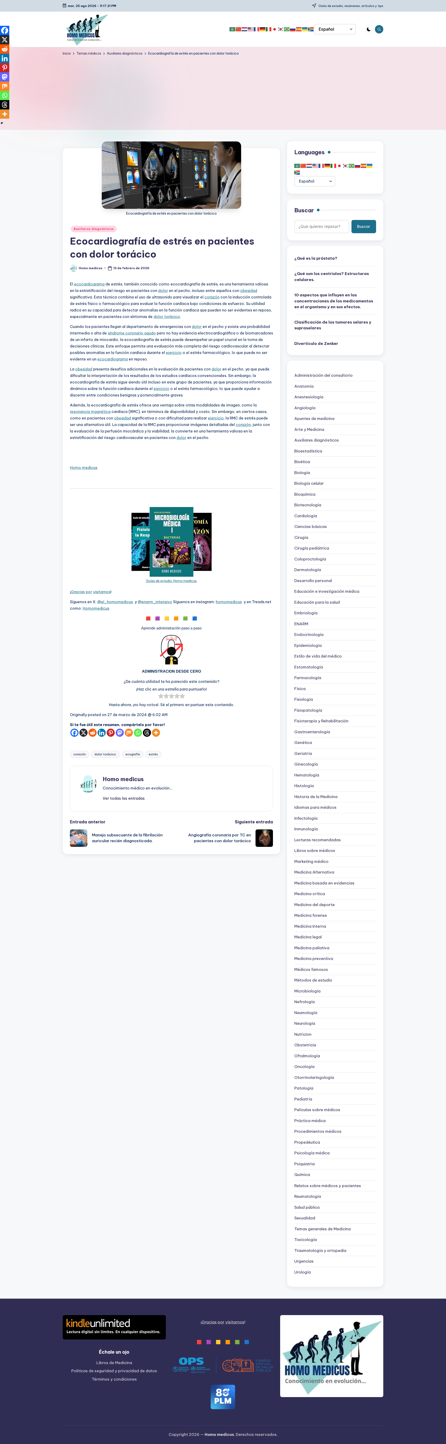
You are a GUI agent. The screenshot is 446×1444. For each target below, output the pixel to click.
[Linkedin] (102, 733)
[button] (124, 798)
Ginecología (306, 764)
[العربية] (233, 29)
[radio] (161, 697)
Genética (303, 742)
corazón (212, 297)
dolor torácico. (106, 754)
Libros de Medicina (114, 1362)
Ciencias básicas (310, 526)
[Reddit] (93, 733)
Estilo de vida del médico (318, 656)
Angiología (304, 408)
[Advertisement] (223, 91)
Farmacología (307, 678)
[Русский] (293, 29)
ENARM (301, 624)
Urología (302, 1272)
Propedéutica (307, 1142)
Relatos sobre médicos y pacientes (327, 1185)
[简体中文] (239, 29)
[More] (156, 733)
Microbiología (307, 991)
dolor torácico (167, 316)
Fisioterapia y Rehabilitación (321, 721)
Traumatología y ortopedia (320, 1250)
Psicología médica (312, 1153)
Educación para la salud (317, 602)
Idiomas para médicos (315, 807)
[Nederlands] (245, 29)
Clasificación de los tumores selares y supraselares (332, 325)
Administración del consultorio (323, 375)
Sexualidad (304, 1218)
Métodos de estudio (313, 980)
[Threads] (147, 733)
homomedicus (229, 601)
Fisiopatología (308, 710)
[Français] (257, 29)
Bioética (302, 462)
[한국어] (281, 29)
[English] (251, 29)
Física (300, 688)
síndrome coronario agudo (132, 333)
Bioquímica (304, 494)
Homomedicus (96, 608)
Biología (302, 472)
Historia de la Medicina (316, 796)
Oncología (304, 1066)
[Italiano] (269, 29)
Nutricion (303, 1034)
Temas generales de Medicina (322, 1228)
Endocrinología (309, 634)
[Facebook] (74, 733)
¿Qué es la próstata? (315, 258)
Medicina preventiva (313, 958)
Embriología (306, 613)
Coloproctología (310, 559)
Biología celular (309, 483)
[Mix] (129, 733)
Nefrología (304, 1002)
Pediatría (303, 1099)
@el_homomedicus (115, 601)
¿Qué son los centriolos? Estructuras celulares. (331, 276)
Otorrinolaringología (314, 1077)
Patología (303, 1088)
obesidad (248, 290)
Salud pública (307, 1207)
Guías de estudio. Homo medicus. (171, 581)
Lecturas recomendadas (317, 840)
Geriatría (303, 753)
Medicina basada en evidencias (324, 883)
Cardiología (305, 516)
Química (302, 1174)
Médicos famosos (311, 969)
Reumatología (307, 1196)
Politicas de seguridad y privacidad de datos (114, 1370)
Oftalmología (307, 1056)
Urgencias (304, 1261)
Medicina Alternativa (314, 872)
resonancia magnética (90, 411)
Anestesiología (308, 397)
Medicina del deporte (314, 904)
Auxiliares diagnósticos (94, 229)
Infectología (306, 818)
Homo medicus (83, 467)
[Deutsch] (263, 29)
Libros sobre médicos (314, 850)
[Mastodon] (120, 733)
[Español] (299, 29)
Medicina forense (310, 915)
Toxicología (305, 1239)
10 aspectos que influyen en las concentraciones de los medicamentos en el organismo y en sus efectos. (333, 300)
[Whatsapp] (138, 733)
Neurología (304, 1023)
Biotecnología (307, 505)
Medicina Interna (310, 926)
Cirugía (301, 537)
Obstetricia (305, 1045)
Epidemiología (308, 645)
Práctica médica (310, 1120)
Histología (304, 786)
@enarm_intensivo (155, 601)
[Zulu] (311, 29)
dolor (163, 290)
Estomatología (308, 667)
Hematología (306, 775)
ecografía (132, 754)
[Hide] (2, 123)
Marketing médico (311, 861)
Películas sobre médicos (317, 1110)
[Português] (287, 29)
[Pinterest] (111, 733)
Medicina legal (308, 937)
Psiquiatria (304, 1164)
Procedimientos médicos (317, 1131)
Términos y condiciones (114, 1379)
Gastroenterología (312, 732)
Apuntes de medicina (314, 418)
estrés (153, 754)
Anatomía (304, 386)
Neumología (305, 1012)
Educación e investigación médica (326, 591)
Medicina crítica (309, 894)
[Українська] (305, 29)
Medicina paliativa (311, 948)
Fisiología (303, 699)
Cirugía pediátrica (311, 548)
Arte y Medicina (309, 429)
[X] (83, 733)
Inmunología (306, 829)
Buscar (304, 210)
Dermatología (307, 570)
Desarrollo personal (313, 580)
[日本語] (275, 29)
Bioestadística (308, 451)
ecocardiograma (89, 284)
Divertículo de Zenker (316, 343)
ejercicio (174, 352)
